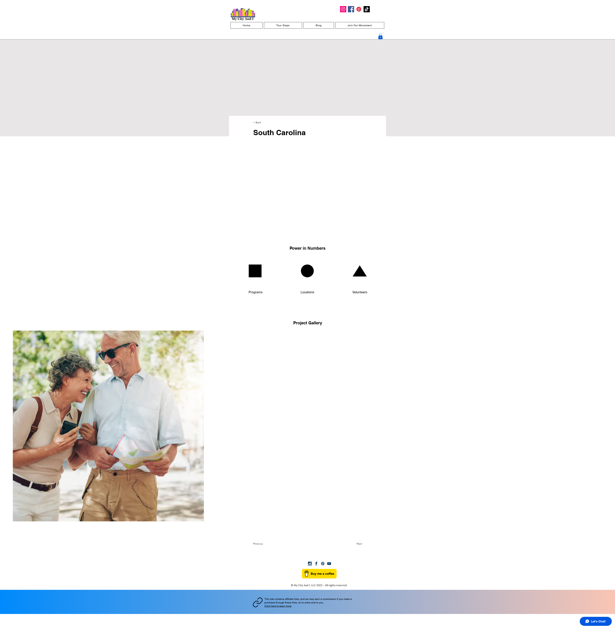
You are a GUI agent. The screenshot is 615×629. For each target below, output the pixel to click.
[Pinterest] (359, 9)
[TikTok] (367, 9)
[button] (380, 36)
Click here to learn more (277, 606)
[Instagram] (343, 9)
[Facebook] (351, 9)
